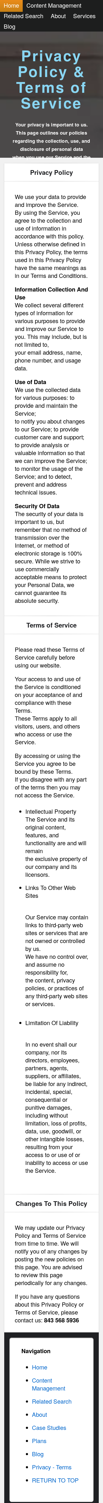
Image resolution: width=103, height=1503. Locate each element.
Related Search (23, 16)
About (58, 16)
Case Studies (49, 1427)
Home (39, 1367)
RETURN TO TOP (55, 1480)
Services (84, 16)
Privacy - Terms (52, 1467)
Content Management (48, 1384)
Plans (39, 1440)
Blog (9, 26)
